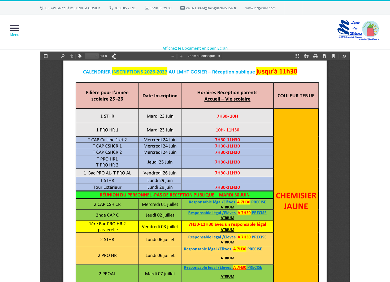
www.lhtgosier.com (260, 8)
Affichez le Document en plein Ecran (195, 48)
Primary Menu (14, 32)
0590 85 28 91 (125, 8)
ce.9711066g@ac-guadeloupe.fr (211, 8)
